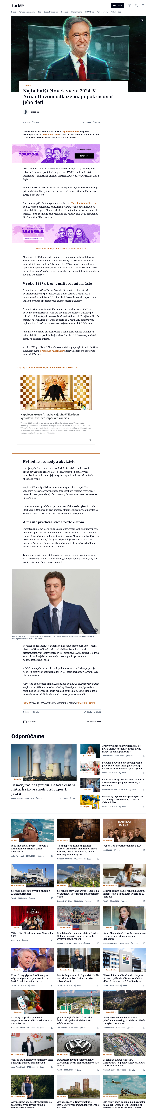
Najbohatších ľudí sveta (83, 203)
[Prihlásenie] (129, 5)
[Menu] (143, 5)
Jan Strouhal (62, 1028)
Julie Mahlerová (17, 856)
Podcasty (64, 12)
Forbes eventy (102, 12)
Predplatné (117, 5)
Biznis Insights (76, 12)
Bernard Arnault (50, 134)
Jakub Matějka (17, 798)
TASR (104, 773)
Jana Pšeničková (18, 1067)
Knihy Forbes (116, 12)
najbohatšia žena (70, 131)
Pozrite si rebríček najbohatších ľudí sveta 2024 (61, 248)
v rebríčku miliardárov (52, 350)
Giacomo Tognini (86, 702)
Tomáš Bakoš (108, 1028)
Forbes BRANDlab (109, 789)
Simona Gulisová (64, 943)
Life (39, 12)
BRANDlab (89, 12)
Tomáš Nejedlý (109, 1070)
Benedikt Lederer (18, 1028)
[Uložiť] (144, 756)
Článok (26, 702)
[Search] (136, 5)
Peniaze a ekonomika (27, 12)
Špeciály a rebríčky (51, 12)
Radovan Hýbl (107, 756)
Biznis (13, 12)
